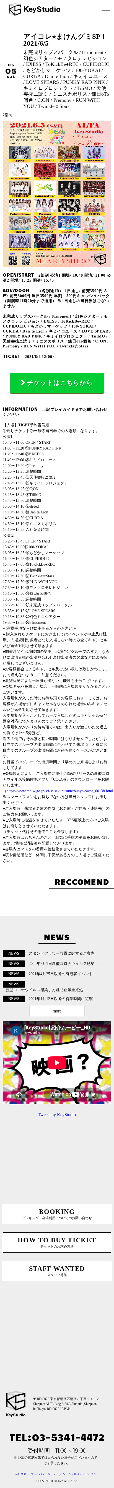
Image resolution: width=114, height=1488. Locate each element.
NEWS (13, 953)
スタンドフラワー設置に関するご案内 (62, 953)
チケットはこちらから (60, 382)
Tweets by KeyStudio (57, 1114)
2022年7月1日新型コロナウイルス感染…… (65, 964)
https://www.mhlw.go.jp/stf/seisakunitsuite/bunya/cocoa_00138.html (60, 791)
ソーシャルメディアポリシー (81, 1474)
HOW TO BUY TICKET (57, 1242)
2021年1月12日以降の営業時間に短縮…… (64, 999)
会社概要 (20, 1474)
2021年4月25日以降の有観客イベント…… (64, 974)
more (57, 1011)
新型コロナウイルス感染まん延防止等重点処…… (48, 990)
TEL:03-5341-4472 (57, 1436)
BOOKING (57, 1214)
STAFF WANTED (57, 1271)
